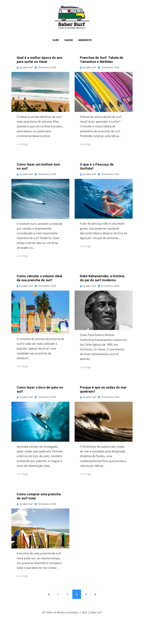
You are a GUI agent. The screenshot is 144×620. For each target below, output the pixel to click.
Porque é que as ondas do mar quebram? (103, 389)
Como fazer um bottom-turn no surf (38, 166)
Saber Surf (96, 612)
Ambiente (85, 40)
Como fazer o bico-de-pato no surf (40, 389)
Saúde (68, 40)
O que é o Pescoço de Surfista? (97, 166)
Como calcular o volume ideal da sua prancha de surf (39, 278)
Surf (56, 40)
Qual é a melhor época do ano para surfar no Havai (39, 60)
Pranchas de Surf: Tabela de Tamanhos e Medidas (101, 60)
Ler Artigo (22, 144)
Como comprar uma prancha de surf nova (39, 496)
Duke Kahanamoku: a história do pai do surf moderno (102, 278)
